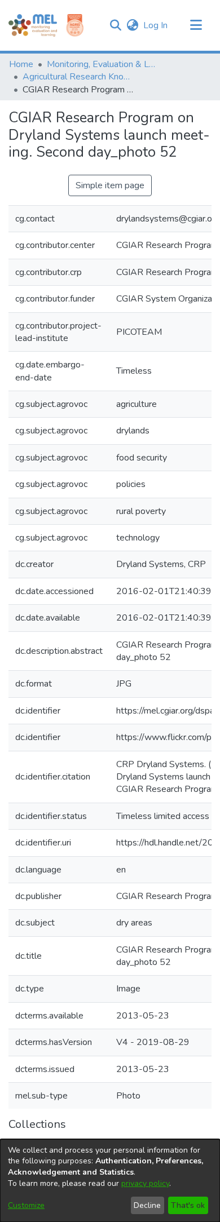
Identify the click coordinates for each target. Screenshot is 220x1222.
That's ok (188, 1205)
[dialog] (110, 1180)
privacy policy (145, 1183)
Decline (147, 1205)
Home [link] (21, 64)
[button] (115, 25)
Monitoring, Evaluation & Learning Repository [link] (103, 64)
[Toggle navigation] (196, 25)
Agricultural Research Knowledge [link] (79, 76)
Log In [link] (156, 25)
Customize (26, 1205)
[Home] (32, 25)
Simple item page (110, 185)
